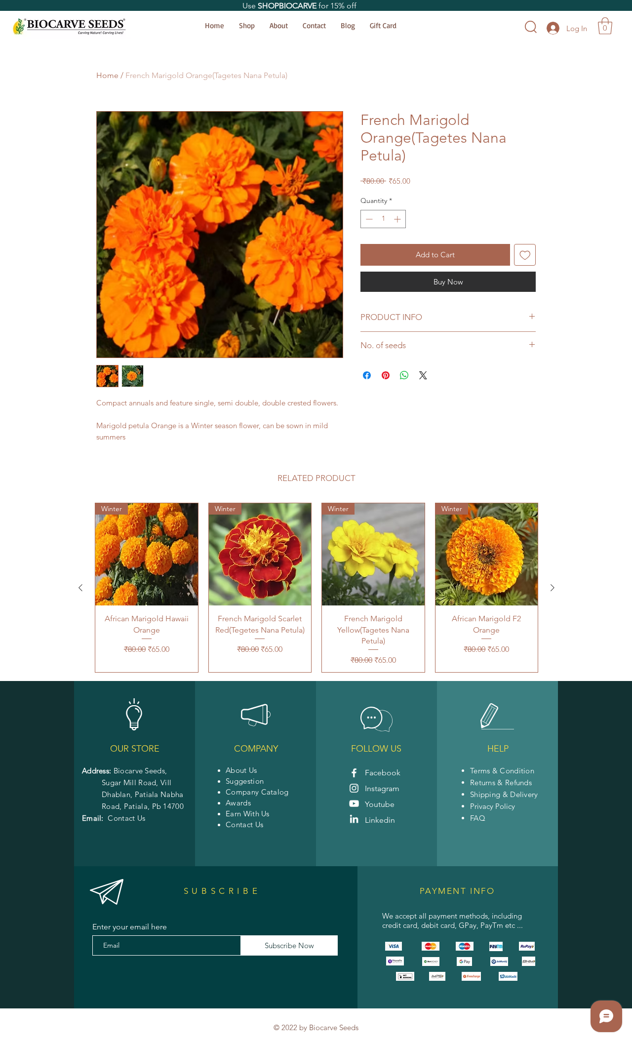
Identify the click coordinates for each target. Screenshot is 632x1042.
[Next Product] (552, 588)
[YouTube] (354, 803)
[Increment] (398, 219)
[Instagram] (354, 788)
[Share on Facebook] (367, 375)
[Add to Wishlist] (525, 255)
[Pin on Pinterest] (386, 375)
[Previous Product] (80, 588)
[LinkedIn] (354, 819)
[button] (605, 26)
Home (107, 75)
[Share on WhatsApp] (404, 375)
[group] (316, 588)
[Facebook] (354, 773)
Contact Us (126, 818)
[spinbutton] (383, 219)
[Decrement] (368, 219)
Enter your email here (129, 927)
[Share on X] (423, 375)
